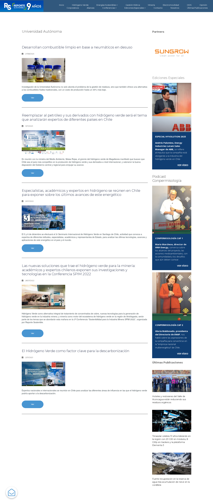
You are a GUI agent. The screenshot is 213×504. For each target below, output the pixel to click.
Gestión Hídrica (133, 5)
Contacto (158, 8)
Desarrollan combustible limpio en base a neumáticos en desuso (77, 47)
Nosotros (175, 8)
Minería (151, 5)
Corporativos (73, 8)
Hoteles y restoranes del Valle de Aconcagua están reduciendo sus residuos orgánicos (169, 399)
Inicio (61, 5)
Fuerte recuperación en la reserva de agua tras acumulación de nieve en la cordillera (171, 482)
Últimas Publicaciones (197, 8)
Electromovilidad (171, 5)
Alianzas (90, 8)
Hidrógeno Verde (80, 5)
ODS (189, 5)
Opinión (203, 5)
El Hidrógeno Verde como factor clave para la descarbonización (75, 351)
